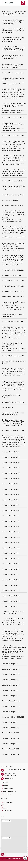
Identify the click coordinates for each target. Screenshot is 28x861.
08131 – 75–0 (12, 773)
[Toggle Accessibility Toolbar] (2, 854)
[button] (23, 3)
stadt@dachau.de (9, 778)
